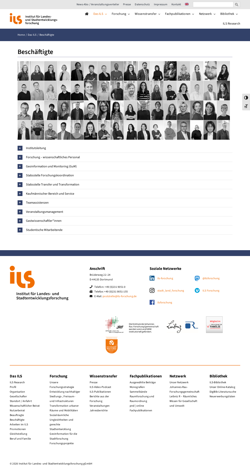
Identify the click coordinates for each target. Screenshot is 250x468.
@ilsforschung (211, 278)
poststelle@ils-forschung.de (120, 296)
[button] (125, 148)
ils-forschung (165, 278)
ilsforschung (164, 303)
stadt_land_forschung (170, 291)
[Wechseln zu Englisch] (186, 4)
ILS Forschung (211, 291)
